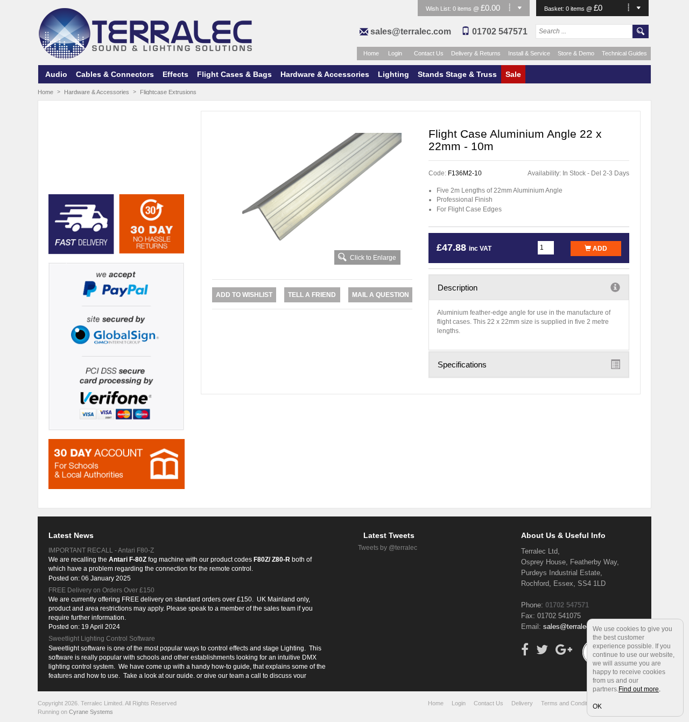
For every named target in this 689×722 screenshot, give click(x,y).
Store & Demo (576, 53)
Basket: (555, 8)
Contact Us (429, 53)
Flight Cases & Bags (234, 74)
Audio (56, 74)
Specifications (462, 364)
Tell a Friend (312, 295)
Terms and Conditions (569, 703)
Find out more (638, 689)
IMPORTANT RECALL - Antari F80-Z (101, 550)
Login (395, 53)
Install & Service (529, 53)
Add (599, 248)
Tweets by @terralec (387, 547)
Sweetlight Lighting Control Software (101, 638)
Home (371, 53)
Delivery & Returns (476, 53)
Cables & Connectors (115, 74)
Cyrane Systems (91, 712)
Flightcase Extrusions (168, 92)
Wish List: (439, 8)
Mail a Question (380, 295)
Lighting (393, 74)
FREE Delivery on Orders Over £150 (101, 590)
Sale (513, 74)
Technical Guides (624, 53)
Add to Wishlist (244, 295)
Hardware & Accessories (324, 74)
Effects (175, 74)
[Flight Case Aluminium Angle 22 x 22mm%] (312, 199)
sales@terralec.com (410, 31)
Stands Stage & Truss (457, 74)
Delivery (522, 703)
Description (457, 287)
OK (597, 706)
